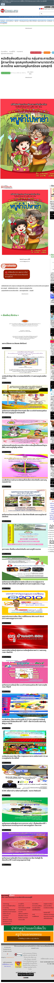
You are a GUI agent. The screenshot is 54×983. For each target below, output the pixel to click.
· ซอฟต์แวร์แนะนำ (6, 914)
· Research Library (7, 920)
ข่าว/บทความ (47, 53)
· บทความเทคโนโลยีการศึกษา (9, 906)
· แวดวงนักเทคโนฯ (6, 924)
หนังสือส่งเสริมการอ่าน (13, 288)
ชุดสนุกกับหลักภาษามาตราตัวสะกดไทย (10, 290)
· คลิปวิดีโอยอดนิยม (36, 910)
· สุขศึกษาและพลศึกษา (23, 914)
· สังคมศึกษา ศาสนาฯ (23, 916)
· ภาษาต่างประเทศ (22, 910)
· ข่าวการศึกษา (35, 904)
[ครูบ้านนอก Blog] (16, 21)
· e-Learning (5, 908)
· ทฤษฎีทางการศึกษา (48, 904)
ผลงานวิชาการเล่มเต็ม (35, 53)
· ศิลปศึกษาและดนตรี (23, 918)
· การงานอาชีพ (21, 920)
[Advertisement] (25, 304)
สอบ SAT (51, 538)
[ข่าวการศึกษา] (10, 21)
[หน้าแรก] (2, 21)
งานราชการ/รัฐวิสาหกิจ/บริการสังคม (12, 53)
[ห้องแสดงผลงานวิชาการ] (41, 21)
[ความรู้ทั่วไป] (3, 23)
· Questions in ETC (7, 922)
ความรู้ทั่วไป (12, 52)
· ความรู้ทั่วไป (21, 904)
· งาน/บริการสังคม (36, 908)
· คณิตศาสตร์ (21, 906)
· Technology (5, 904)
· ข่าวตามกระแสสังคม (37, 906)
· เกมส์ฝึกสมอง (35, 916)
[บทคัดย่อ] (50, 21)
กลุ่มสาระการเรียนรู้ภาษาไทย (25, 288)
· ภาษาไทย (20, 912)
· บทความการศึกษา (47, 906)
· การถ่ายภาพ (5, 916)
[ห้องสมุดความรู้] (24, 21)
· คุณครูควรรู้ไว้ (46, 912)
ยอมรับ (3, 4)
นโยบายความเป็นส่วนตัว (6, 2)
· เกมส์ (33, 914)
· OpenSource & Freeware (9, 912)
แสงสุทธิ (31, 290)
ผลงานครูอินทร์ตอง (24, 290)
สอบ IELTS (51, 534)
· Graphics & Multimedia (8, 910)
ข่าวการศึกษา (4, 52)
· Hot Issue (5, 918)
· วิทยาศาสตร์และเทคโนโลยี (24, 908)
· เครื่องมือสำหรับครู (47, 918)
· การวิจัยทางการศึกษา (48, 908)
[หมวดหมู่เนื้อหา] (33, 21)
